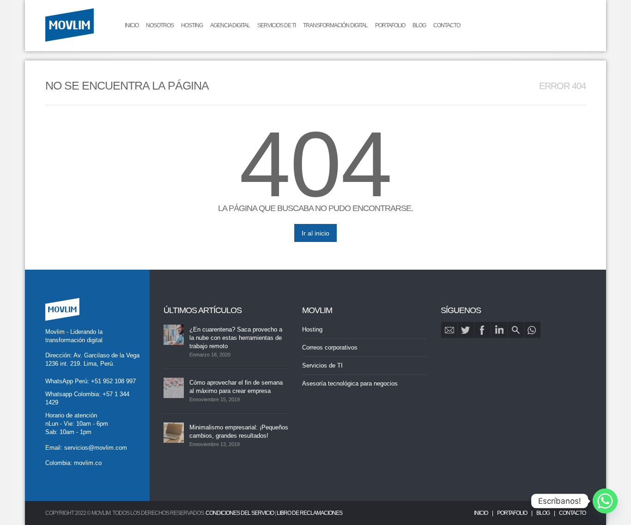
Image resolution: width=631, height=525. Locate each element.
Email (449, 330)
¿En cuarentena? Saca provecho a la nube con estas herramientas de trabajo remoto (235, 338)
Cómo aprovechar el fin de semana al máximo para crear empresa (236, 386)
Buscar (516, 330)
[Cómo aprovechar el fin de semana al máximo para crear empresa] (174, 388)
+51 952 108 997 (113, 381)
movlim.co (88, 462)
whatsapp (532, 330)
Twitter (466, 330)
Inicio (132, 25)
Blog (419, 25)
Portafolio (390, 25)
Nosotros (160, 25)
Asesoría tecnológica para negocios (350, 383)
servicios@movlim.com (95, 447)
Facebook (482, 330)
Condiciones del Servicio (240, 513)
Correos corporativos (330, 347)
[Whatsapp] (605, 501)
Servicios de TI (276, 25)
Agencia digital (230, 25)
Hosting (192, 25)
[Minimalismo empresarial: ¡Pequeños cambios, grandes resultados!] (174, 432)
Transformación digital (335, 25)
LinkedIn (499, 330)
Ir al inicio (315, 233)
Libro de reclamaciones (309, 513)
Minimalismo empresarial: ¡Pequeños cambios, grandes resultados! (238, 431)
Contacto (446, 25)
